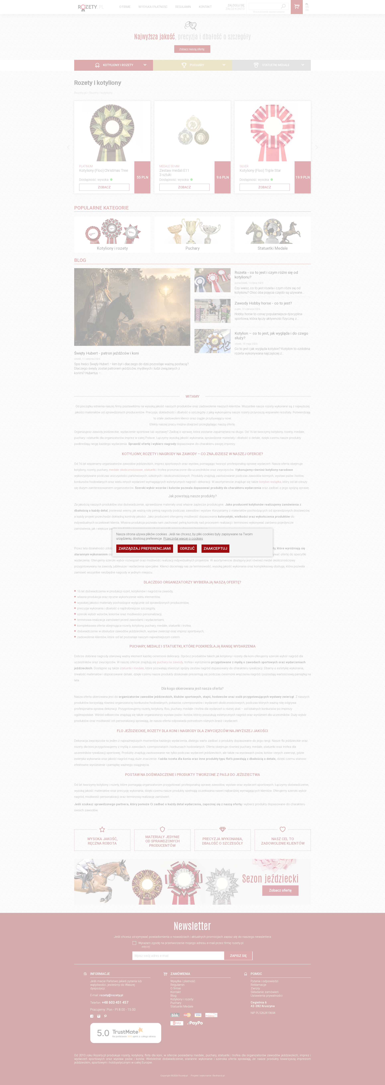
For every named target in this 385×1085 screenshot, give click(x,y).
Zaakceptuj (215, 548)
